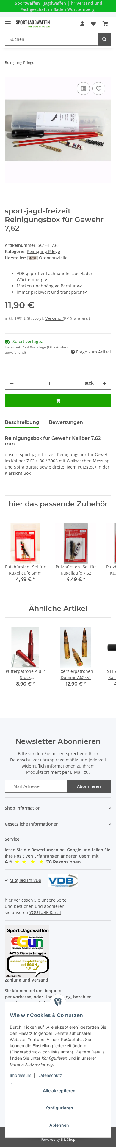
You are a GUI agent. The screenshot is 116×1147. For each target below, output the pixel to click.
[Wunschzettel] (93, 24)
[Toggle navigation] (8, 21)
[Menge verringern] (11, 383)
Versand (54, 318)
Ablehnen (59, 1124)
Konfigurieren (59, 1107)
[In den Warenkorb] (58, 400)
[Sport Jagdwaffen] (32, 23)
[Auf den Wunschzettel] (98, 88)
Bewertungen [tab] (66, 422)
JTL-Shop (68, 1139)
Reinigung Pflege (43, 251)
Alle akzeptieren (59, 1090)
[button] (82, 24)
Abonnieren (89, 786)
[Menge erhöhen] (104, 383)
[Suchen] (104, 39)
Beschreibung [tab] (22, 422)
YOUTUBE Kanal (45, 912)
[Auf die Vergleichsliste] (83, 88)
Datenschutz (49, 1075)
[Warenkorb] (105, 24)
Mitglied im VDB (25, 880)
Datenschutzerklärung (32, 759)
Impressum (20, 1075)
